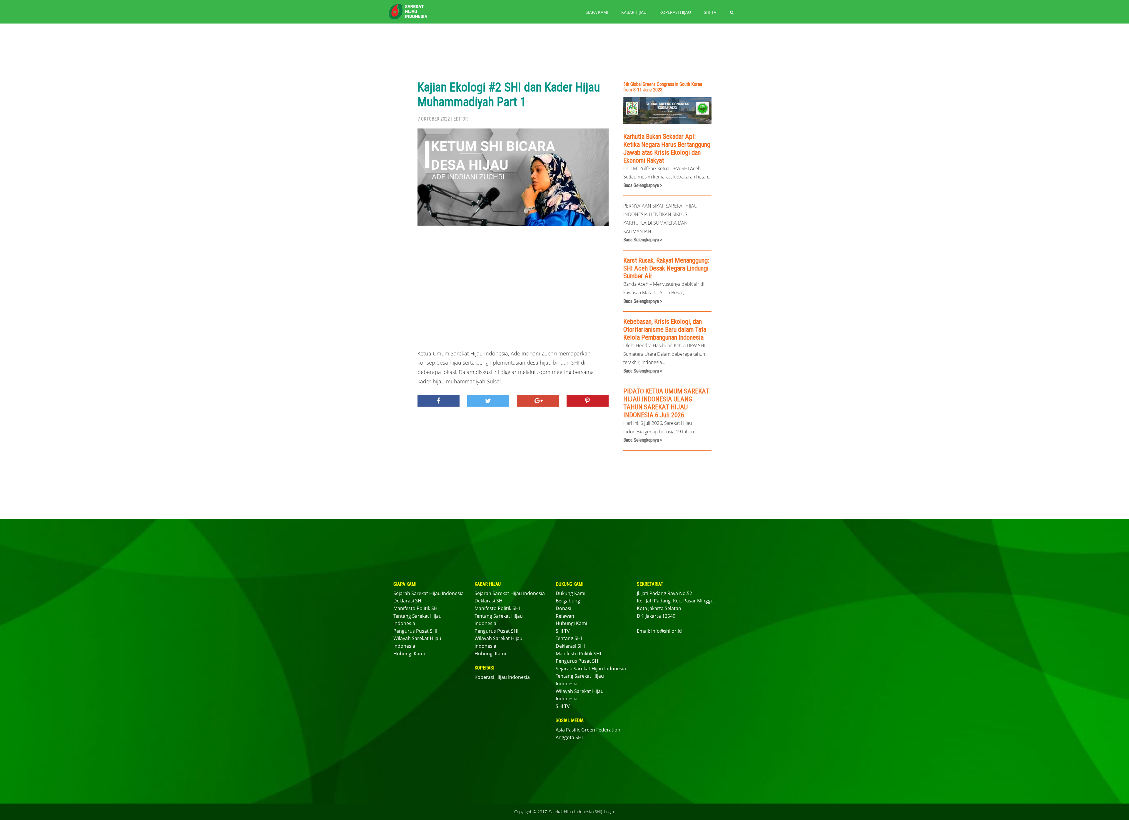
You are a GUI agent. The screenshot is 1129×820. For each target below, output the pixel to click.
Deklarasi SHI (407, 600)
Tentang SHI (569, 638)
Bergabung (568, 600)
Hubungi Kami (409, 653)
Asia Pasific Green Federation (588, 730)
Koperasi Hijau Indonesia (502, 677)
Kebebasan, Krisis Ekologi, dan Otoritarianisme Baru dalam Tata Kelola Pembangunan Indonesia (664, 329)
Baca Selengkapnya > (642, 185)
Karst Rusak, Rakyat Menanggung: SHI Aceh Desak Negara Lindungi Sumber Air (666, 268)
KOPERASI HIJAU (675, 12)
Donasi (563, 608)
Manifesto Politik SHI (416, 608)
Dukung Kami (570, 593)
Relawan (565, 616)
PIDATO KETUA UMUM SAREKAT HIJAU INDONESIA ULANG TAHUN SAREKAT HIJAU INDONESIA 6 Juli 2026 (666, 403)
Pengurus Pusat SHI (415, 631)
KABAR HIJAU (634, 12)
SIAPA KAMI (597, 12)
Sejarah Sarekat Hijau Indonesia (428, 593)
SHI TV (710, 12)
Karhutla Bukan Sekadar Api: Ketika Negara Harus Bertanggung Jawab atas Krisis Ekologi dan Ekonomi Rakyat (666, 148)
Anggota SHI (569, 737)
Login (609, 811)
